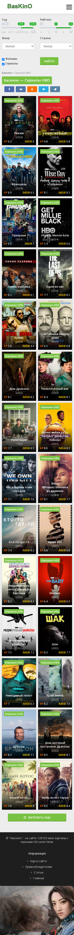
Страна (45, 38)
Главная (38, 878)
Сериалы (11, 63)
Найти (49, 61)
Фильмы (11, 59)
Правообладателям (38, 867)
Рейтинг (46, 19)
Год (4, 19)
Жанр (6, 38)
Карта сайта (38, 861)
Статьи (38, 872)
